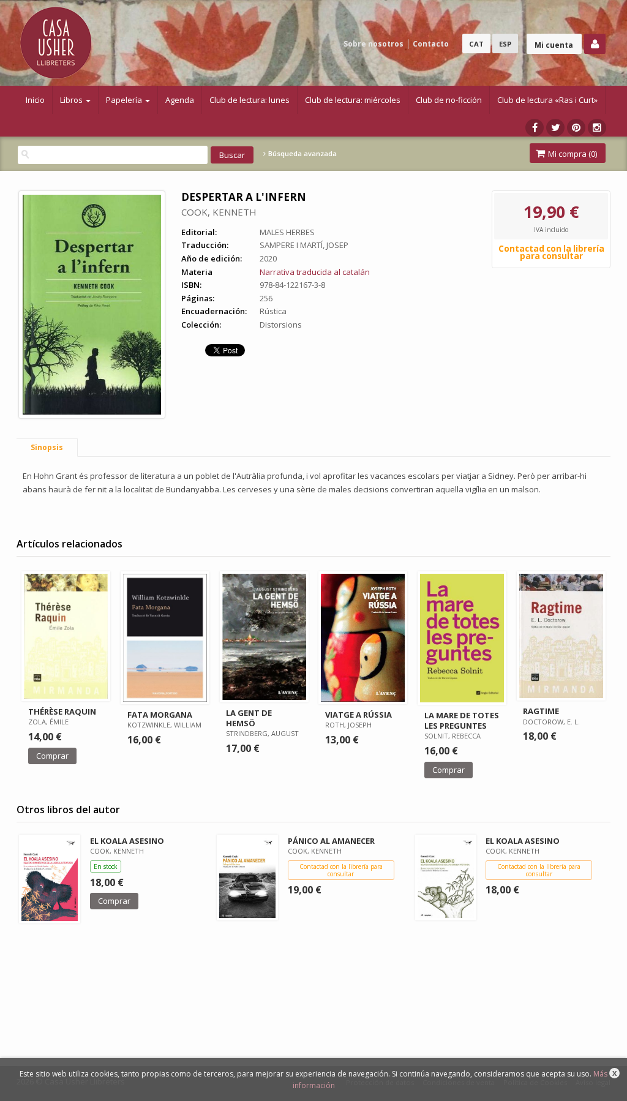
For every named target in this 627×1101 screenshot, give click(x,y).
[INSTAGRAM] (597, 128)
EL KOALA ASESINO (127, 840)
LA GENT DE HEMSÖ (249, 718)
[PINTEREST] (576, 128)
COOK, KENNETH (219, 212)
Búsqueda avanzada (301, 153)
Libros (72, 99)
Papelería (125, 99)
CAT (476, 43)
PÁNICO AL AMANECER (331, 840)
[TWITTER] (555, 128)
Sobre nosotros (374, 44)
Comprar (52, 755)
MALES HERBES (287, 232)
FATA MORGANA (159, 714)
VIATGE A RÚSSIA (358, 714)
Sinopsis (47, 447)
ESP (505, 43)
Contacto (431, 44)
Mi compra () (571, 153)
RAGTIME (541, 710)
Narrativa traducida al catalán (315, 271)
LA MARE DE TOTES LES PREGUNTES (461, 720)
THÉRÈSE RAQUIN (62, 711)
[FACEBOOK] (534, 128)
